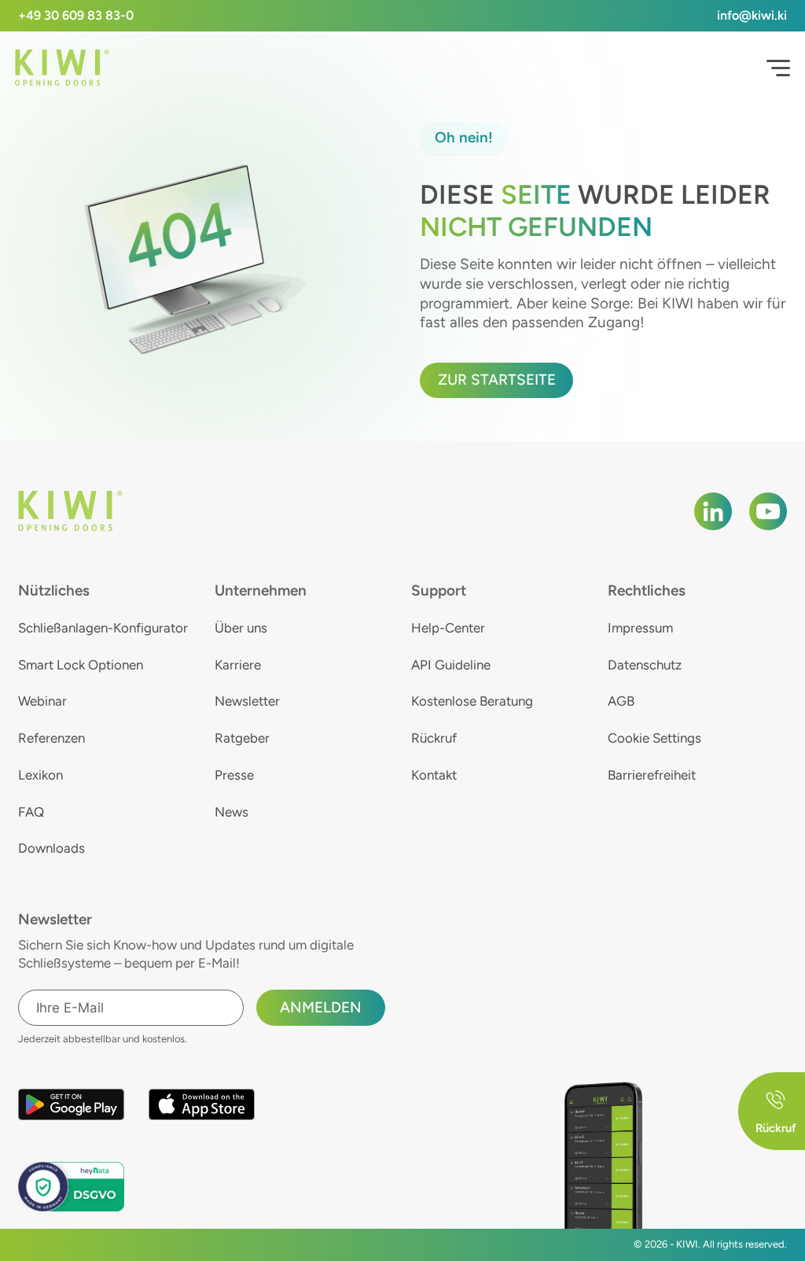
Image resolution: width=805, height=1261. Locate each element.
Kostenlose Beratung (472, 701)
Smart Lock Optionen (80, 665)
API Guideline (451, 665)
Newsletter (247, 701)
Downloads (51, 848)
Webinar (42, 701)
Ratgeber (242, 738)
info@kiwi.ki (752, 15)
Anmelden (321, 1007)
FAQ (31, 812)
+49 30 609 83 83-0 (76, 15)
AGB (621, 701)
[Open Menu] (778, 68)
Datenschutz (645, 665)
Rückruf (434, 738)
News (231, 812)
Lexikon (40, 775)
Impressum (640, 628)
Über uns (241, 628)
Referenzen (51, 738)
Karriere (238, 665)
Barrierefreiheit (652, 775)
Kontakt (434, 775)
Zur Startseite (497, 380)
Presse (234, 775)
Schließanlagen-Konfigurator (103, 628)
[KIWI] (62, 68)
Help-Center (448, 628)
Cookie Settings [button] (654, 738)
